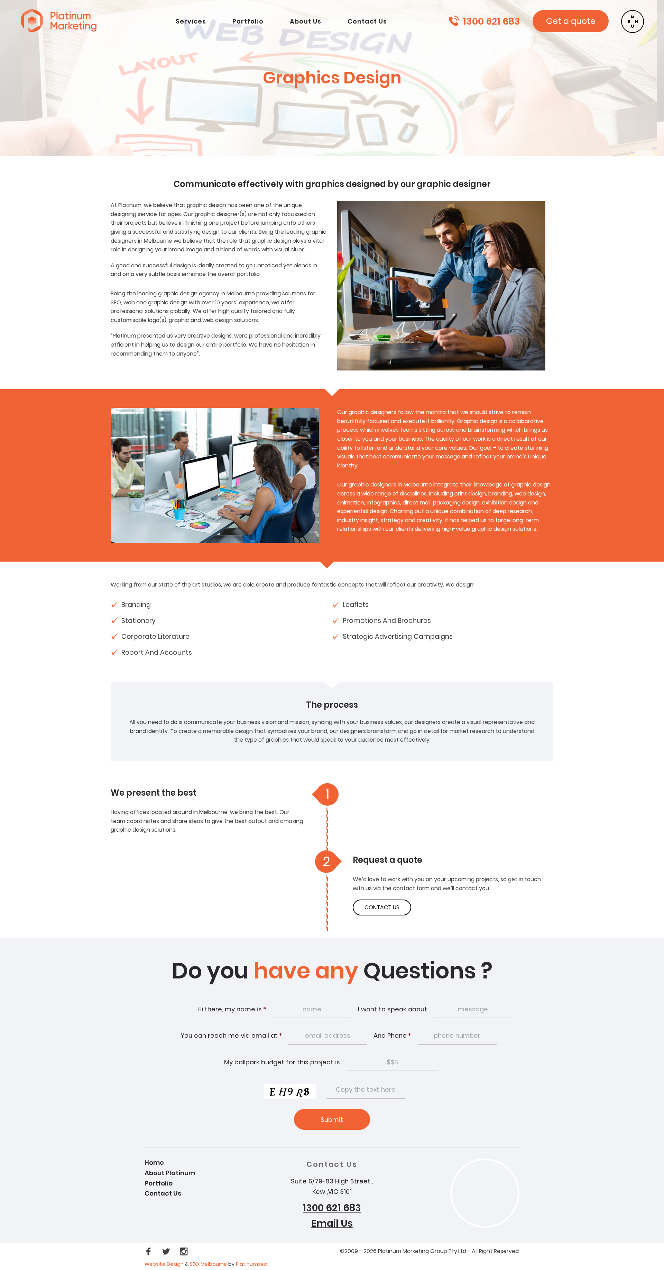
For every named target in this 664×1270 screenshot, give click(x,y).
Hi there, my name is (231, 1009)
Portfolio (159, 1183)
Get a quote (571, 21)
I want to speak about (392, 1009)
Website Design (164, 1264)
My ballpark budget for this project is (282, 1062)
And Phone (392, 1035)
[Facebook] (149, 1251)
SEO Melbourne (209, 1264)
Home (154, 1162)
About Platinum (170, 1173)
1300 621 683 (491, 21)
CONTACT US (382, 907)
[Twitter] (166, 1251)
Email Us (332, 1223)
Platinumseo (251, 1264)
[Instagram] (183, 1251)
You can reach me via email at (231, 1035)
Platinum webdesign (66, 20)
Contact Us (163, 1193)
